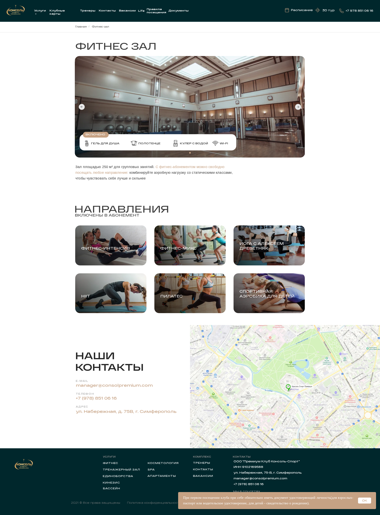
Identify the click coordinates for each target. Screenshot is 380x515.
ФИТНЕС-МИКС (178, 248)
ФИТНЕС (110, 463)
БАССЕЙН (111, 488)
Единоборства (118, 476)
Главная (81, 26)
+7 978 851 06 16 (359, 10)
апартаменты (161, 475)
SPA (151, 469)
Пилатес (171, 296)
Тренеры (87, 10)
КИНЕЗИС (111, 482)
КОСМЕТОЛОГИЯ (163, 463)
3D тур (328, 10)
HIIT (85, 296)
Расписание (302, 10)
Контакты (107, 10)
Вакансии (127, 10)
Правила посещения (156, 11)
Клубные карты (57, 12)
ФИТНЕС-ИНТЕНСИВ (105, 248)
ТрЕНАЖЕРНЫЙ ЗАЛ (121, 469)
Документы (178, 10)
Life (141, 10)
